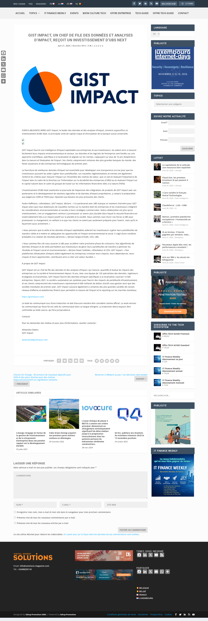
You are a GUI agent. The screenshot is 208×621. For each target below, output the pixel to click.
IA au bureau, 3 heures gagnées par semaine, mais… (176, 233)
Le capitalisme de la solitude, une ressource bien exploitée (176, 166)
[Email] (3, 70)
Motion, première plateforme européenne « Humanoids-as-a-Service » (176, 219)
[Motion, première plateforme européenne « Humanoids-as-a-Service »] (157, 218)
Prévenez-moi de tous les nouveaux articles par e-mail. (43, 523)
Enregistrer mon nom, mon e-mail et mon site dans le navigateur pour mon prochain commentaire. (64, 512)
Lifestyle (178, 170)
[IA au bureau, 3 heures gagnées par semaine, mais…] (157, 233)
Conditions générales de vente (121, 614)
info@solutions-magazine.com (34, 566)
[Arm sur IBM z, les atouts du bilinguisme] (157, 259)
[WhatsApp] (3, 75)
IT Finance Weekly (55, 13)
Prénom (164, 140)
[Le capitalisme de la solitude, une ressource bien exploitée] (157, 166)
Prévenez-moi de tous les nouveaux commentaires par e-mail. (46, 517)
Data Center (180, 262)
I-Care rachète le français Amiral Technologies (174, 194)
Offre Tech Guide (163, 13)
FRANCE (143, 594)
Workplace (179, 237)
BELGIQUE (144, 588)
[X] (3, 64)
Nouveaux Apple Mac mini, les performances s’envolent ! (176, 246)
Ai (176, 208)
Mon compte (19, 3)
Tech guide (142, 13)
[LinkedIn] (3, 58)
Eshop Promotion (68, 614)
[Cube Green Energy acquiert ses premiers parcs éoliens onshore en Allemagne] (64, 414)
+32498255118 (25, 569)
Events (74, 13)
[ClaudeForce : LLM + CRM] (157, 207)
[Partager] (3, 81)
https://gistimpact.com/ (33, 296)
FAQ (31, 3)
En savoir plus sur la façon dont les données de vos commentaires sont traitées (101, 534)
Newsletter (41, 3)
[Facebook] (3, 53)
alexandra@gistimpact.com (35, 339)
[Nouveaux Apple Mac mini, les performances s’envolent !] (157, 246)
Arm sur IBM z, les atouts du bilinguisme (176, 258)
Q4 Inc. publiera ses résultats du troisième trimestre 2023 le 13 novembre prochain (129, 435)
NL (77, 3)
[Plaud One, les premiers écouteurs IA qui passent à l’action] (157, 179)
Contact (183, 13)
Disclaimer (143, 614)
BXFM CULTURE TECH (94, 13)
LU (59, 3)
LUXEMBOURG (146, 598)
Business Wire (79, 45)
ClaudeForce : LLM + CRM (174, 205)
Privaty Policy (156, 614)
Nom (165, 131)
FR (51, 3)
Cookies (168, 614)
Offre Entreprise (120, 13)
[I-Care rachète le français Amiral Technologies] (157, 194)
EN (68, 3)
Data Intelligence (181, 198)
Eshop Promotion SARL (36, 614)
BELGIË (142, 591)
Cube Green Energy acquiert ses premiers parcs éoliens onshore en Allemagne (62, 435)
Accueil (20, 13)
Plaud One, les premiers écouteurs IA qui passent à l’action (175, 180)
